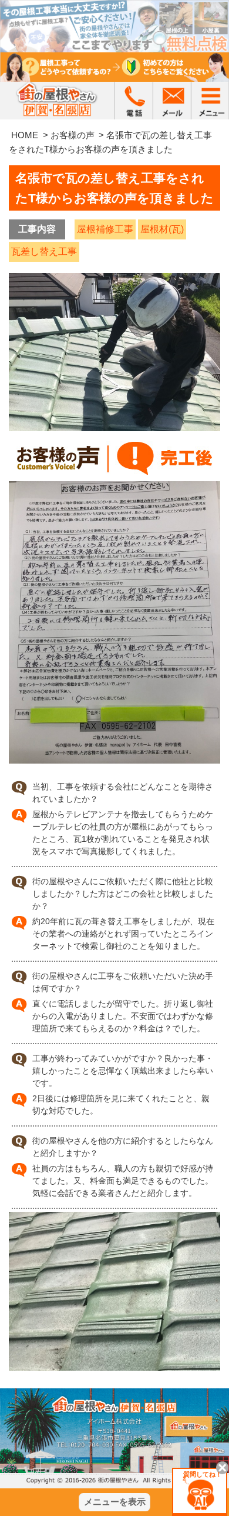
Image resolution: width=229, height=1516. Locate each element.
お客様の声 (72, 135)
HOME (24, 135)
